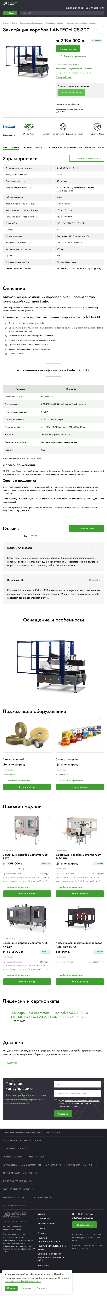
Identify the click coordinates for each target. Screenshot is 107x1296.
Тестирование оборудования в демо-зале (74, 72)
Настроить (26, 1288)
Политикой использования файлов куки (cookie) (37, 1279)
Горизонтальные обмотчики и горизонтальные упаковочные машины (50, 1164)
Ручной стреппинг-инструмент (23, 1156)
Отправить (63, 1113)
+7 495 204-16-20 (95, 8)
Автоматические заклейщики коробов (81, 23)
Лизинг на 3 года (63, 77)
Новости (41, 1228)
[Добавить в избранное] (100, 30)
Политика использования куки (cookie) (52, 1247)
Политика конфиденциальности (48, 1239)
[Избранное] (95, 3)
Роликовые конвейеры (18, 1189)
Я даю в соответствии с (79, 1103)
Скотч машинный (14, 759)
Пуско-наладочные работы (67, 64)
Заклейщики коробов (54, 23)
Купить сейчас (27, 787)
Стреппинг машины (16, 1148)
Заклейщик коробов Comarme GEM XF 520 (25, 945)
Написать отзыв (86, 528)
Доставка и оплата (46, 1223)
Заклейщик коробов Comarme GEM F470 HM (78, 856)
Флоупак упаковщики (18, 1181)
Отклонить (42, 1288)
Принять (11, 1288)
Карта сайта (43, 1265)
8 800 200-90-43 (74, 8)
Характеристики (11, 147)
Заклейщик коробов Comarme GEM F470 (25, 856)
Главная (6, 23)
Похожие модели (73, 147)
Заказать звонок (84, 1224)
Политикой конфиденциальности (75, 1105)
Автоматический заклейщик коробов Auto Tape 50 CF (79, 945)
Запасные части (14, 1205)
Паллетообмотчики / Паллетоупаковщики (32, 1132)
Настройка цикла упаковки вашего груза (74, 68)
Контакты (41, 1233)
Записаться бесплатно (71, 92)
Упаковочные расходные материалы (27, 1197)
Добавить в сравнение (74, 56)
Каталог (14, 23)
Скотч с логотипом (67, 759)
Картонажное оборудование (31, 23)
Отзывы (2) (40, 147)
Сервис (41, 1213)
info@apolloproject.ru (82, 1217)
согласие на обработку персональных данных (79, 1102)
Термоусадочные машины (20, 1173)
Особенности (55, 147)
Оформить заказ (68, 49)
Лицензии (90, 147)
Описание (27, 147)
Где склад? (61, 111)
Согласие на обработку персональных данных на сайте (50, 1257)
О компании (43, 1218)
